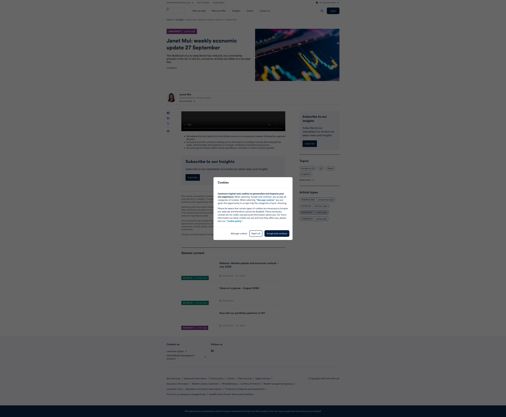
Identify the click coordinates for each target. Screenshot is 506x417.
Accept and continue (277, 233)
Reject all (255, 233)
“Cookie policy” (234, 221)
